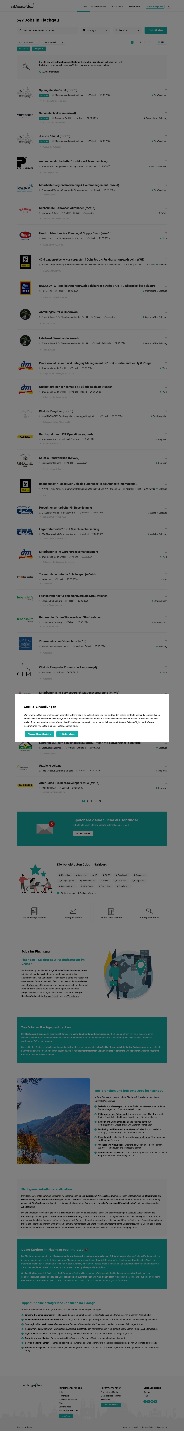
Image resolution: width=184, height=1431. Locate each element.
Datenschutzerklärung (68, 726)
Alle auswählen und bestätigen (39, 734)
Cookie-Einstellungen (67, 734)
